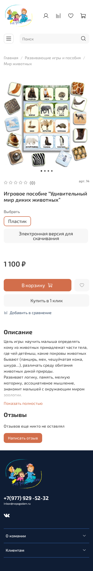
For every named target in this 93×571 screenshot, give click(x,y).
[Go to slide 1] (41, 171)
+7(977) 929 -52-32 (26, 498)
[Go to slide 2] (45, 171)
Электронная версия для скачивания (46, 236)
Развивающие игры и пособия (53, 57)
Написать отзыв (23, 437)
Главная (11, 57)
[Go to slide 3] (48, 171)
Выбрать (12, 211)
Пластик (17, 221)
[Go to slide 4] (52, 171)
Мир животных (18, 63)
